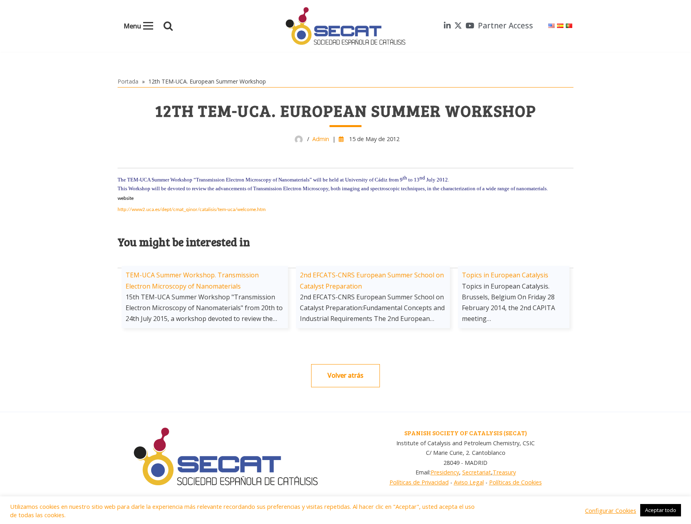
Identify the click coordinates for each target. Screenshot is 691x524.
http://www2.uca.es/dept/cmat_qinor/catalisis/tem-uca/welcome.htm (192, 209)
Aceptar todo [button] (660, 510)
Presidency (445, 472)
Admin (320, 139)
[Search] (168, 26)
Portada (128, 81)
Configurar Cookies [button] (610, 510)
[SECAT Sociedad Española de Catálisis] (345, 26)
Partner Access (505, 25)
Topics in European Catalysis (505, 275)
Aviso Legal (469, 482)
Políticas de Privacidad (419, 482)
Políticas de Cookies (515, 482)
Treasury (504, 472)
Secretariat (476, 472)
